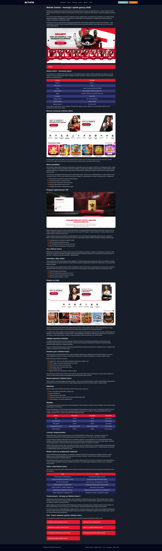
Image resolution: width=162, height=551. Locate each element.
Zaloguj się (133, 2)
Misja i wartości (116, 547)
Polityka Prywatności (89, 547)
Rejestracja (74, 2)
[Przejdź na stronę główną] (29, 2)
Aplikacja (85, 2)
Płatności (80, 2)
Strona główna (63, 2)
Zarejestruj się (123, 2)
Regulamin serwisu (98, 547)
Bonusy (69, 2)
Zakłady (90, 2)
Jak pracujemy (109, 547)
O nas (104, 547)
